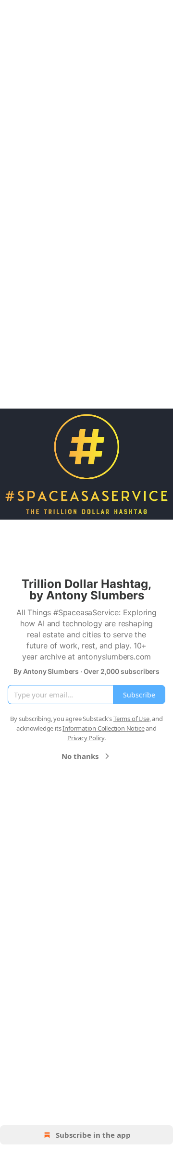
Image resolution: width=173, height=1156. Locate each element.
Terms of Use (131, 718)
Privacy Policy (85, 737)
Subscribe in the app (93, 1135)
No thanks (80, 756)
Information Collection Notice (103, 728)
